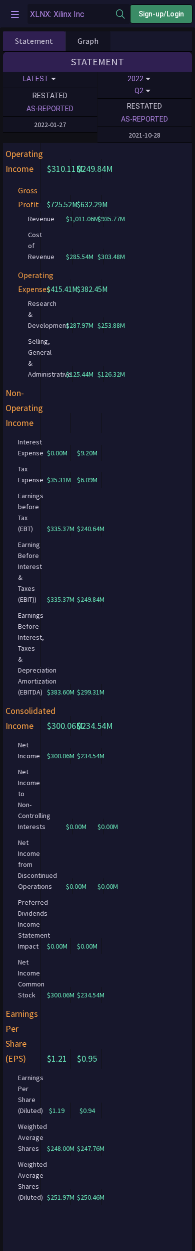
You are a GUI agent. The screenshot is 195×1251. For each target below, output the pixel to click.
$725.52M (62, 204)
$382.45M (92, 289)
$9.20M (87, 452)
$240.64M (90, 528)
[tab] (34, 41)
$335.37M (60, 528)
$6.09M (87, 479)
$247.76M (90, 1148)
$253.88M (111, 325)
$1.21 (57, 1058)
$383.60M (60, 692)
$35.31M (59, 479)
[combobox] (72, 14)
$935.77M (111, 218)
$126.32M (111, 374)
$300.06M (65, 725)
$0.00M (57, 452)
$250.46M (90, 1197)
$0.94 (87, 1110)
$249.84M (95, 168)
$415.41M (62, 289)
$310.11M (65, 168)
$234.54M (95, 725)
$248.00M (60, 1148)
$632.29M (92, 204)
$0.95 (87, 1058)
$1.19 (56, 1110)
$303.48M (111, 256)
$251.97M (60, 1197)
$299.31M (90, 692)
